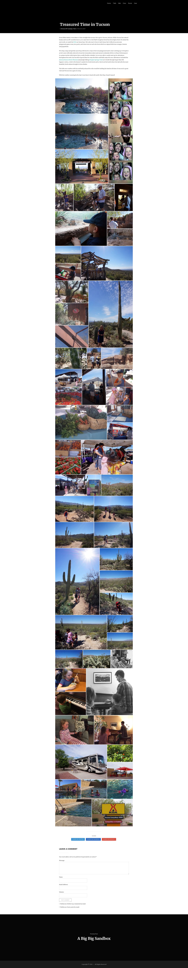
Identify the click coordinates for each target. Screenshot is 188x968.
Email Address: (63, 884)
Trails (114, 3)
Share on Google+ (109, 839)
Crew (124, 3)
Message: (62, 860)
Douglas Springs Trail (96, 60)
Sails (119, 3)
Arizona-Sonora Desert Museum (68, 60)
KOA (75, 42)
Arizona (63, 28)
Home (109, 3)
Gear (135, 3)
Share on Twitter (77, 839)
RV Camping (69, 28)
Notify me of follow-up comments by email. (73, 904)
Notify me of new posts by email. (70, 907)
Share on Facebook (93, 839)
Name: (61, 877)
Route (130, 3)
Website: (61, 892)
